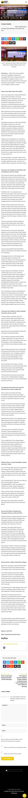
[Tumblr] (24, 38)
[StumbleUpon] (20, 38)
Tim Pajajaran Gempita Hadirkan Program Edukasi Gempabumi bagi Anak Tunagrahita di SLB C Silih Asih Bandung (21, 681)
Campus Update (6, 24)
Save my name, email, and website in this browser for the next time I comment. (11, 740)
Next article (23, 674)
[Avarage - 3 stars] (5, 697)
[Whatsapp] (17, 38)
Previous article (6, 674)
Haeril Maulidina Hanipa (10, 644)
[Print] (14, 42)
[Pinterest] (3, 42)
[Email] (4, 648)
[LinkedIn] (13, 38)
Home (4, 26)
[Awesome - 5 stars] (8, 697)
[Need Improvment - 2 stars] (3, 697)
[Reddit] (6, 42)
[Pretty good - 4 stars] (6, 697)
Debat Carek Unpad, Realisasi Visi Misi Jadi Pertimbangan (6, 677)
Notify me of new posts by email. (12, 753)
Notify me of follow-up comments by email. (15, 747)
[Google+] (10, 38)
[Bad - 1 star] (1, 697)
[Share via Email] (10, 42)
